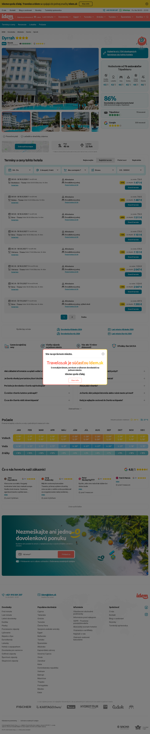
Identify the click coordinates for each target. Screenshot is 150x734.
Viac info (75, 380)
